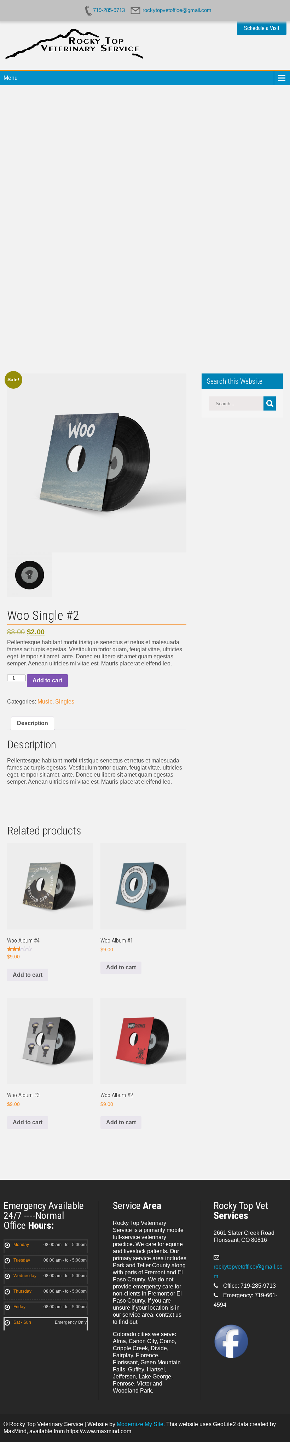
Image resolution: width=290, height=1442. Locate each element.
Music (44, 702)
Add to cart (47, 680)
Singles (64, 702)
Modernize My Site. (141, 1424)
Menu (11, 78)
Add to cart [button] (27, 975)
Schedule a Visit (261, 28)
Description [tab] (32, 723)
